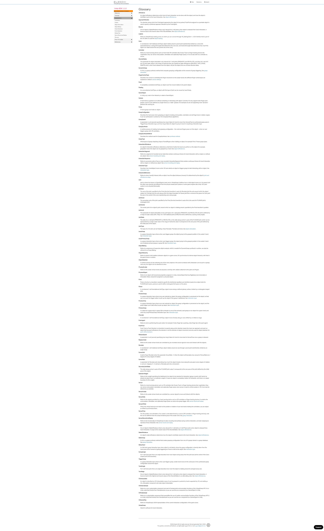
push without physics (146, 332)
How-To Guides (119, 39)
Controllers (117, 20)
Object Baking (118, 26)
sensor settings (156, 79)
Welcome (117, 13)
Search (207, 2)
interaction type (144, 170)
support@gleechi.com (200, 526)
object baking (158, 38)
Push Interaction (118, 31)
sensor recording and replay (157, 156)
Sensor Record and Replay (121, 35)
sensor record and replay (196, 401)
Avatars (116, 22)
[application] (318, 527)
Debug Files (117, 33)
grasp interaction (187, 415)
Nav (192, 2)
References (117, 42)
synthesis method (175, 136)
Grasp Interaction (119, 29)
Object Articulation (119, 24)
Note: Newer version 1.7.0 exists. (121, 11)
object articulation (191, 229)
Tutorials (117, 15)
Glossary (117, 37)
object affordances (171, 17)
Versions (198, 2)
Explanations (118, 18)
